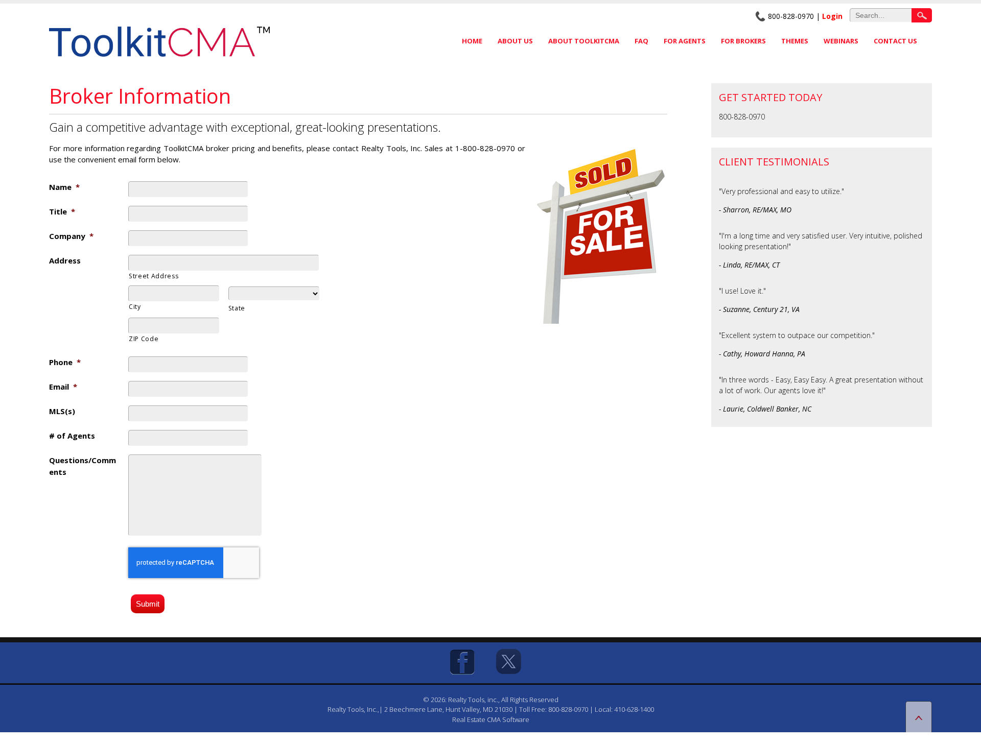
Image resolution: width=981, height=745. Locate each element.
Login (832, 16)
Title (62, 211)
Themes (794, 40)
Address (65, 260)
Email (63, 386)
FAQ (641, 40)
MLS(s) (62, 411)
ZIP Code (143, 338)
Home (472, 40)
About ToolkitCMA (583, 40)
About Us (515, 40)
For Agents (685, 40)
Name (64, 187)
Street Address (153, 276)
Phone (65, 362)
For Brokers (743, 40)
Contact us (895, 40)
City (135, 306)
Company (71, 236)
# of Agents (72, 435)
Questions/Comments (82, 466)
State (236, 308)
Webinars (841, 40)
